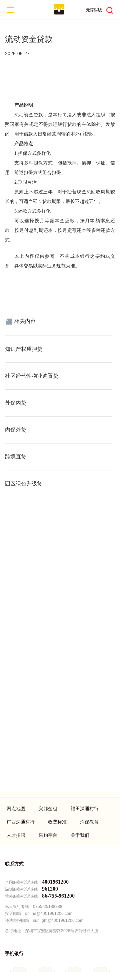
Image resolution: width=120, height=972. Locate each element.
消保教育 (89, 822)
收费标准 (57, 822)
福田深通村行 (85, 808)
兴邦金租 (48, 808)
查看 (9, 339)
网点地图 (16, 808)
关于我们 (80, 835)
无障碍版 (94, 10)
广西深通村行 (21, 822)
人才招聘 (16, 835)
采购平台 (48, 835)
